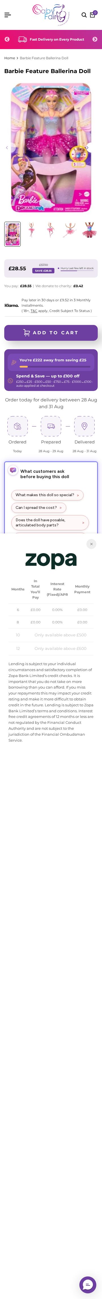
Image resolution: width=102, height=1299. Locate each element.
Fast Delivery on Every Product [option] (57, 39)
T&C (34, 311)
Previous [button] (7, 39)
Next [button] (95, 39)
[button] (87, 1284)
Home (9, 58)
